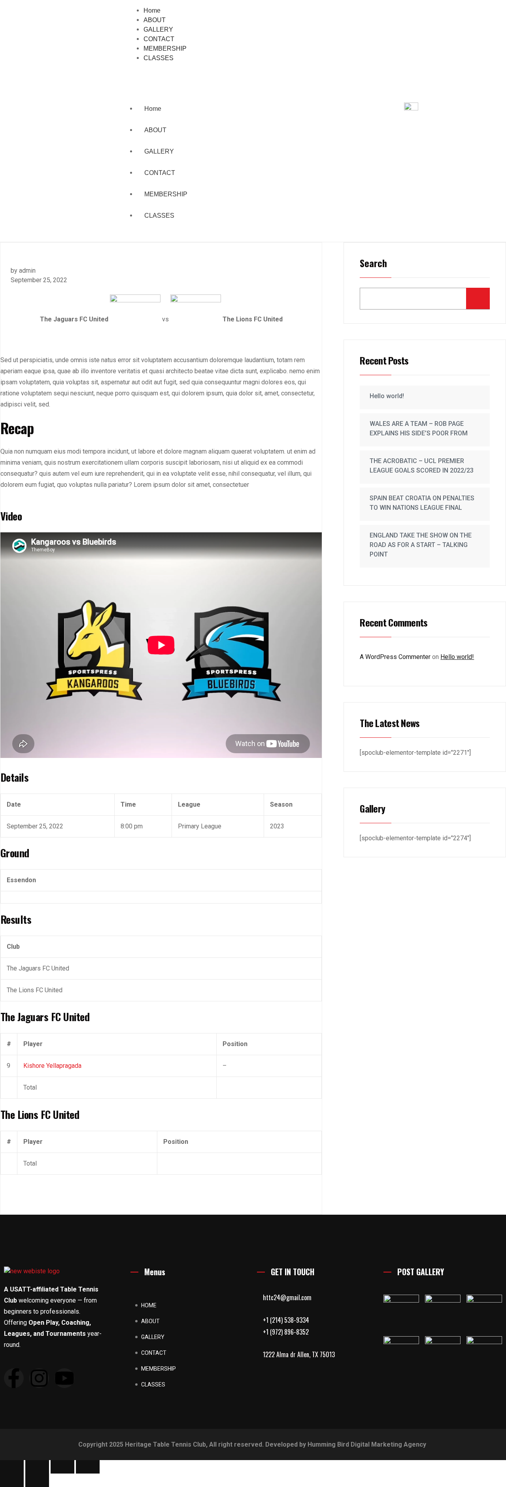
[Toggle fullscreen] (37, 1467)
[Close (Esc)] (88, 1467)
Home (152, 108)
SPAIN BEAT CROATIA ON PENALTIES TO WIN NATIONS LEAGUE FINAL (422, 502)
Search (373, 264)
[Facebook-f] (14, 1378)
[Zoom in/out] (12, 1467)
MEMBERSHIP (165, 194)
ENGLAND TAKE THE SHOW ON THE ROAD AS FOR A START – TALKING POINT (421, 545)
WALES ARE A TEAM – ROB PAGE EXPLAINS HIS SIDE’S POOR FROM (419, 428)
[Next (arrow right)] (37, 1480)
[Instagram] (39, 1378)
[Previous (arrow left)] (12, 1480)
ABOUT (155, 130)
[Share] (62, 1467)
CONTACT (159, 172)
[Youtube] (64, 1378)
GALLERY (159, 151)
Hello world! (387, 396)
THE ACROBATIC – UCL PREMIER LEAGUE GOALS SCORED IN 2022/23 (422, 465)
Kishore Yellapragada (52, 1065)
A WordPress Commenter (395, 657)
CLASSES (159, 215)
